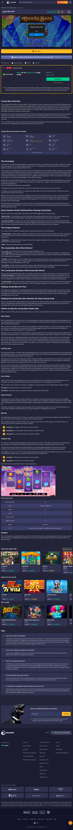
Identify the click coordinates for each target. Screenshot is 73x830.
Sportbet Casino (43, 770)
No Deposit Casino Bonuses (29, 752)
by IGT (4, 12)
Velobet (41, 766)
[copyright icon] (12, 795)
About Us (19, 819)
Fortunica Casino (44, 746)
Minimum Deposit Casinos (29, 759)
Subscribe (66, 714)
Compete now (58, 57)
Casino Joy (42, 756)
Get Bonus (58, 79)
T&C (55, 819)
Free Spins (25, 749)
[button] (6, 570)
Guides (58, 746)
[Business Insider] (60, 789)
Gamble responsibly (48, 805)
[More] (70, 823)
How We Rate (59, 749)
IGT (53, 137)
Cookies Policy (40, 819)
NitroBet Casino (43, 777)
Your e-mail (35, 714)
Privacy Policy (49, 819)
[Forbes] (36, 789)
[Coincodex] (60, 795)
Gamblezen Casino (44, 763)
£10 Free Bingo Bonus (28, 756)
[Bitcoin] (12, 789)
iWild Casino (43, 752)
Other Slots (39, 141)
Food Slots (32, 141)
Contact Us (25, 819)
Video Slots (10, 141)
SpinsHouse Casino (44, 759)
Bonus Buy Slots (27, 746)
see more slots (67, 549)
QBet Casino (42, 773)
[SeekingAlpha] (36, 795)
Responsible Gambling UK (62, 752)
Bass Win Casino (44, 749)
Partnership (33, 819)
